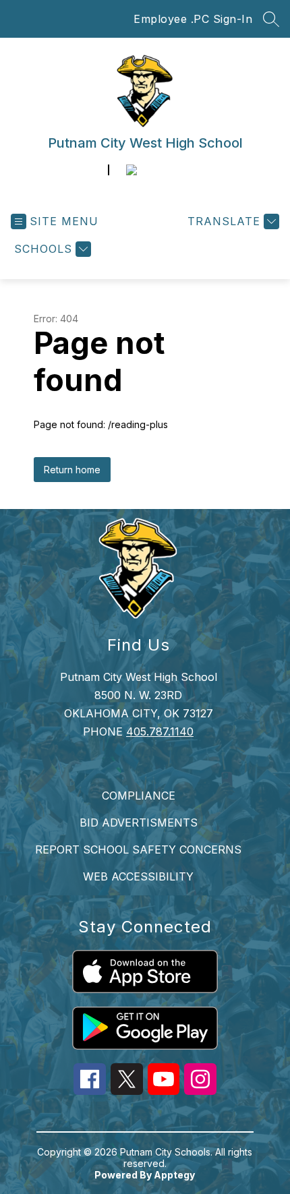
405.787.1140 (160, 731)
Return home (72, 469)
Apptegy (174, 1175)
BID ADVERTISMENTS (139, 822)
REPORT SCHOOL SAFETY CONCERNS (138, 849)
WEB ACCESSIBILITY (138, 876)
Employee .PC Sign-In (193, 19)
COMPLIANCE (138, 795)
